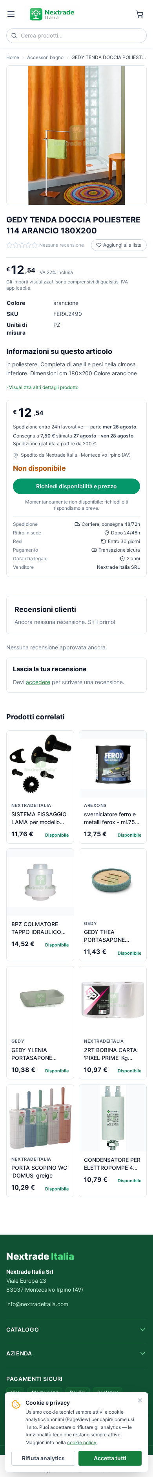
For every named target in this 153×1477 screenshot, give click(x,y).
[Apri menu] (11, 14)
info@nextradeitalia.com (37, 1304)
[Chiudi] (140, 1400)
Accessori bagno (45, 57)
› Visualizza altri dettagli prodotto (42, 387)
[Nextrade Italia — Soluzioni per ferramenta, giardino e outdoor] (52, 14)
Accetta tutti (110, 1458)
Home (12, 57)
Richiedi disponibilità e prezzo (76, 486)
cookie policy (82, 1442)
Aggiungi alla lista (122, 245)
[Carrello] (140, 14)
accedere (38, 682)
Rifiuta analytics (43, 1458)
